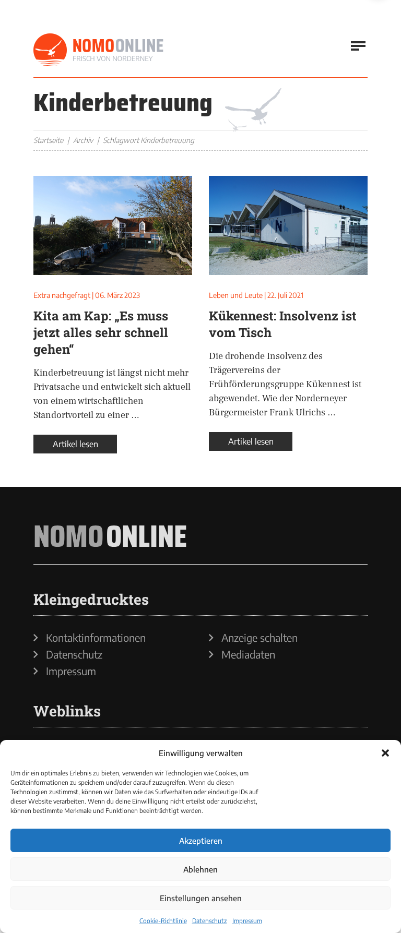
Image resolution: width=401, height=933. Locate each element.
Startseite (48, 140)
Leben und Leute (236, 295)
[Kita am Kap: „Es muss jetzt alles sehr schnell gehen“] (112, 225)
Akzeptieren (200, 840)
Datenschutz (209, 921)
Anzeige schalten (259, 637)
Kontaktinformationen (96, 637)
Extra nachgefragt (61, 295)
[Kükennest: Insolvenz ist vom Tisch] (288, 225)
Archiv (83, 140)
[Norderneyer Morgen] (98, 50)
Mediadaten (248, 654)
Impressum (247, 921)
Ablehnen (200, 869)
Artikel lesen (75, 444)
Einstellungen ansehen (201, 898)
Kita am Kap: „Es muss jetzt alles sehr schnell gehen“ (100, 332)
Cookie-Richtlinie (163, 921)
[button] (385, 753)
